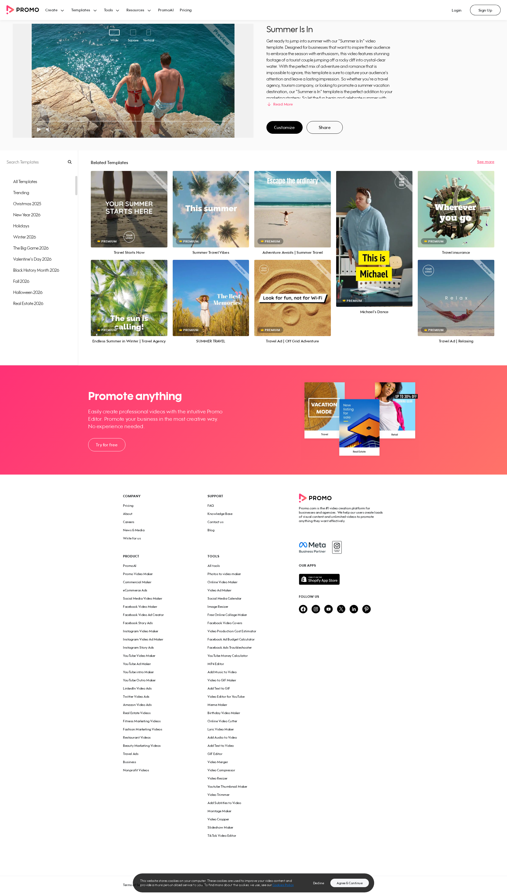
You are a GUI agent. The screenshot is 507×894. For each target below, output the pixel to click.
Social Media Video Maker (142, 598)
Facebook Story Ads (138, 623)
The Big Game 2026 (31, 248)
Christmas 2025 (27, 203)
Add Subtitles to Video (224, 803)
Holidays (21, 225)
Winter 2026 (24, 237)
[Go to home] (25, 10)
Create (51, 10)
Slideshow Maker (220, 827)
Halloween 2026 (28, 292)
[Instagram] (337, 547)
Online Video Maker (222, 582)
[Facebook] (312, 547)
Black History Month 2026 (36, 270)
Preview (129, 203)
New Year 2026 (26, 214)
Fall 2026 (21, 281)
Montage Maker (220, 811)
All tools (214, 566)
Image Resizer (218, 607)
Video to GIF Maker (222, 680)
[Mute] (49, 129)
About (128, 514)
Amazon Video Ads (137, 705)
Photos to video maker (224, 574)
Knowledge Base (220, 514)
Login (457, 10)
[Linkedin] (354, 609)
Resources (135, 10)
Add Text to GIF (219, 688)
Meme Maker (217, 705)
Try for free (107, 444)
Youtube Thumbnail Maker (227, 786)
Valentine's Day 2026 (32, 259)
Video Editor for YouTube (226, 697)
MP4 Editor (216, 664)
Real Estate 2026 (28, 303)
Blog (211, 530)
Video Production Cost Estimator (232, 631)
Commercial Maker (137, 582)
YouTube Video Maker (139, 656)
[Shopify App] (341, 579)
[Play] (38, 129)
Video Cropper (218, 819)
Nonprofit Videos (136, 770)
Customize (284, 127)
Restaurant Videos (137, 737)
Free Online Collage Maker (227, 615)
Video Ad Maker (219, 590)
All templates (25, 181)
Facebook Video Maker (140, 607)
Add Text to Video (221, 746)
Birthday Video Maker (224, 713)
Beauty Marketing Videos (142, 746)
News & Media (133, 530)
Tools (108, 10)
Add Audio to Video (222, 737)
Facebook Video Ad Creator (143, 615)
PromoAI (166, 10)
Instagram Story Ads (138, 647)
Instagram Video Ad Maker (143, 639)
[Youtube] (328, 609)
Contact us (215, 522)
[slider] (37, 121)
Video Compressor (221, 770)
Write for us (132, 538)
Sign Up (485, 10)
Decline (318, 883)
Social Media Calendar (225, 598)
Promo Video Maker (138, 574)
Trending (21, 192)
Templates (80, 10)
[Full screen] (227, 129)
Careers (128, 522)
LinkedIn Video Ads (137, 688)
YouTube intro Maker (138, 672)
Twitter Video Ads (136, 697)
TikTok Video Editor (222, 836)
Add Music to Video (222, 672)
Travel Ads (130, 754)
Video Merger (218, 762)
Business (129, 762)
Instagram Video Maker (140, 631)
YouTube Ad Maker (137, 664)
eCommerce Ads (135, 590)
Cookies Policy (283, 885)
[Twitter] (341, 609)
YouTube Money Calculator (228, 656)
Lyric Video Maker (221, 729)
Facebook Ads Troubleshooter (230, 647)
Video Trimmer (219, 795)
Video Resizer (218, 778)
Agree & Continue (350, 883)
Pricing (186, 10)
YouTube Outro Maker (139, 680)
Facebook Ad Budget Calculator (231, 639)
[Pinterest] (366, 609)
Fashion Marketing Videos (142, 729)
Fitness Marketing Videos (142, 721)
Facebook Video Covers (225, 623)
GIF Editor (215, 754)
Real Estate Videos (137, 713)
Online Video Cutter (222, 721)
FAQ (211, 506)
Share (325, 127)
